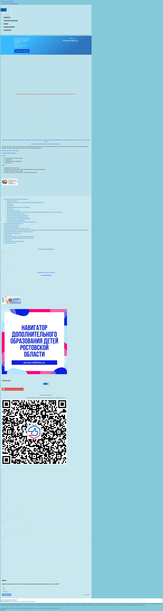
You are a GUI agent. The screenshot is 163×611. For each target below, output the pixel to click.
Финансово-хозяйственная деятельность (18, 215)
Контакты (7, 30)
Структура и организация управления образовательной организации (25, 202)
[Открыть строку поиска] (1, 6)
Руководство (10, 209)
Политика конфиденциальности (9, 600)
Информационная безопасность (12, 233)
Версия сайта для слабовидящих (14, 389)
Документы (10, 204)
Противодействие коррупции (12, 225)
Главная (7, 14)
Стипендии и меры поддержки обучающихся (18, 218)
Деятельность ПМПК (9, 243)
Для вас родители (11, 20)
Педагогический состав (13, 210)
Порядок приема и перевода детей (13, 223)
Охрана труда (8, 234)
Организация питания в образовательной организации (21, 222)
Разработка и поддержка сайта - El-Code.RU (24, 601)
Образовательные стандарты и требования (18, 207)
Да (4, 587)
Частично (5, 591)
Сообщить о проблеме (21, 51)
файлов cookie (38, 603)
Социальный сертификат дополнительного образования (19, 236)
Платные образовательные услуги (16, 213)
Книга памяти (8, 239)
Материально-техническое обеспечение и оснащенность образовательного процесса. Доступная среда (34, 212)
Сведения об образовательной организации (16, 199)
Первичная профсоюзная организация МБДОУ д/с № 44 (19, 238)
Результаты (86, 594)
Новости (7, 17)
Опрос (6, 24)
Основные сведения (12, 200)
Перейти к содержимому (7, 1)
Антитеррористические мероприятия (14, 241)
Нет (4, 589)
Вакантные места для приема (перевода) (18, 217)
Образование (10, 205)
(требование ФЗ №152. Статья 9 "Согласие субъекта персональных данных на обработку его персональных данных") (30, 608)
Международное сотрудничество (16, 220)
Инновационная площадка (11, 226)
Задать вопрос (9, 27)
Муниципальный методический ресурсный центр (17, 228)
